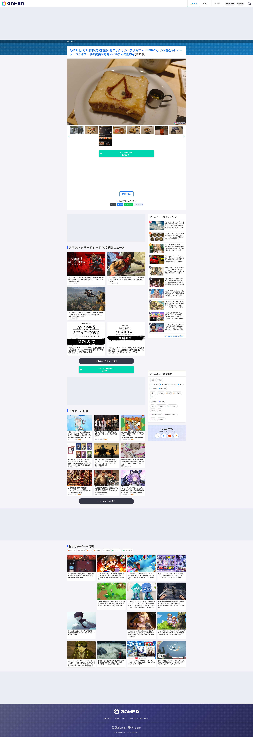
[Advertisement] (126, 23)
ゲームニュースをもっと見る (174, 336)
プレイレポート (162, 406)
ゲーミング (163, 388)
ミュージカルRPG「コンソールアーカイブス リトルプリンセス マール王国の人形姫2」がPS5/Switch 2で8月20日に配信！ (171, 632)
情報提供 (132, 718)
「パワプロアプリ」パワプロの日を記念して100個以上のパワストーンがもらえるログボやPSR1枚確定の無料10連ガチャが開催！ (111, 576)
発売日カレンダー (156, 414)
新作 (153, 380)
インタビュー (173, 406)
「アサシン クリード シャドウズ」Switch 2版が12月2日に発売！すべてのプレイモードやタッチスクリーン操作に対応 (85, 314)
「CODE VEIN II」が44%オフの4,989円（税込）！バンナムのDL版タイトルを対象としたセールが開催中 (141, 662)
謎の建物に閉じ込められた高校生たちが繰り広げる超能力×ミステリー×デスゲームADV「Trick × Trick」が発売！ (132, 462)
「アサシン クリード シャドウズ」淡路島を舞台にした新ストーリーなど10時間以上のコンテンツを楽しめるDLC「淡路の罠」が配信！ (86, 350)
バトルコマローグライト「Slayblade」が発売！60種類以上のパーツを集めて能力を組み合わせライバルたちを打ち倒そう (171, 662)
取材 (153, 406)
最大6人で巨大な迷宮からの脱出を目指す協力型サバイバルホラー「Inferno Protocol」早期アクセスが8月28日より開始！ (171, 604)
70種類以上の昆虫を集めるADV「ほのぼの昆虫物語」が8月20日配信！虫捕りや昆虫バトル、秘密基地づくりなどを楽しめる (111, 603)
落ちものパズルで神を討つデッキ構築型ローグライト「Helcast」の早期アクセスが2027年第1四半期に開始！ (81, 575)
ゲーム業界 (107, 550)
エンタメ (161, 393)
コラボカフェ (177, 393)
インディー (155, 384)
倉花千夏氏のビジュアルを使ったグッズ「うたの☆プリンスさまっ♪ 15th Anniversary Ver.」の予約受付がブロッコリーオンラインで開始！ (79, 462)
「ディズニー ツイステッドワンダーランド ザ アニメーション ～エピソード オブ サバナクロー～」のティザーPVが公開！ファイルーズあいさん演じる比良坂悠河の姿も (81, 663)
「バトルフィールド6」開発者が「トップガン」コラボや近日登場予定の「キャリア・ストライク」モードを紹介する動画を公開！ (106, 462)
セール (153, 419)
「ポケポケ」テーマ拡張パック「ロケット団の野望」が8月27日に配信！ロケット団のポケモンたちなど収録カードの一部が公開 (141, 576)
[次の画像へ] (126, 92)
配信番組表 (240, 3)
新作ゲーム (72, 550)
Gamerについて (109, 718)
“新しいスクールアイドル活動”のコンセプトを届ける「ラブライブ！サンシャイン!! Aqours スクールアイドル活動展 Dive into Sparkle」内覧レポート (79, 435)
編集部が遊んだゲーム (171, 414)
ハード (180, 384)
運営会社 (146, 718)
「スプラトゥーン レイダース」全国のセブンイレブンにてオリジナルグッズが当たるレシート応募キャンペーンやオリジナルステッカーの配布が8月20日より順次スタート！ (141, 605)
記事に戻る (126, 194)
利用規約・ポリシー (121, 718)
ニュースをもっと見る (106, 501)
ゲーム (205, 3)
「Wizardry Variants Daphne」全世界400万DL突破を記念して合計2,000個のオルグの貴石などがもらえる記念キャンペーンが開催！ (141, 633)
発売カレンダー (230, 3)
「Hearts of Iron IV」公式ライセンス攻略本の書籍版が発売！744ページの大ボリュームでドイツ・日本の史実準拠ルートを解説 (106, 489)
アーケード (164, 384)
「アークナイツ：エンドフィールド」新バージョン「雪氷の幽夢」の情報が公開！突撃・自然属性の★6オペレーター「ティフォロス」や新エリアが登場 (132, 490)
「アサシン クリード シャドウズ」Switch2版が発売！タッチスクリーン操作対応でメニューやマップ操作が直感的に (86, 279)
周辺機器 (154, 388)
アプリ (217, 3)
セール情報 (82, 550)
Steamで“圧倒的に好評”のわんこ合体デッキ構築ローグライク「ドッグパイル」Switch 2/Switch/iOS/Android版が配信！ (132, 434)
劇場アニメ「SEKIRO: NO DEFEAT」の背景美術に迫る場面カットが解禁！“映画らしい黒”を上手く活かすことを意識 (111, 662)
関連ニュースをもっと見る (106, 361)
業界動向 (154, 401)
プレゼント (162, 419)
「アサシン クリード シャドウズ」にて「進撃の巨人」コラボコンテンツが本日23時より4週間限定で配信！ (126, 279)
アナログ (173, 384)
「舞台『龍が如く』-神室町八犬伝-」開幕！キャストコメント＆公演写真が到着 (106, 433)
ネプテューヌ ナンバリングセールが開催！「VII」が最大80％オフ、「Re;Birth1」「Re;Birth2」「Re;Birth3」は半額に (171, 575)
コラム (153, 410)
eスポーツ (162, 401)
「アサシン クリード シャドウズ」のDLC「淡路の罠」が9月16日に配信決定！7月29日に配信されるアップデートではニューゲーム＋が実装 (126, 350)
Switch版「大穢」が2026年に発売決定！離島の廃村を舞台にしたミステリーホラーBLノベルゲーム (81, 632)
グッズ (169, 393)
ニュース (193, 3)
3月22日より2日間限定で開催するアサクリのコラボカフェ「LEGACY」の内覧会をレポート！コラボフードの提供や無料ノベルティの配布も (126, 52)
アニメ (153, 397)
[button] (68, 136)
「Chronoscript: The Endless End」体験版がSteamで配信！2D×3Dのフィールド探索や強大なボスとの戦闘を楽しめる (79, 489)
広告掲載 (139, 718)
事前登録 (160, 380)
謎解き (153, 393)
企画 (160, 410)
